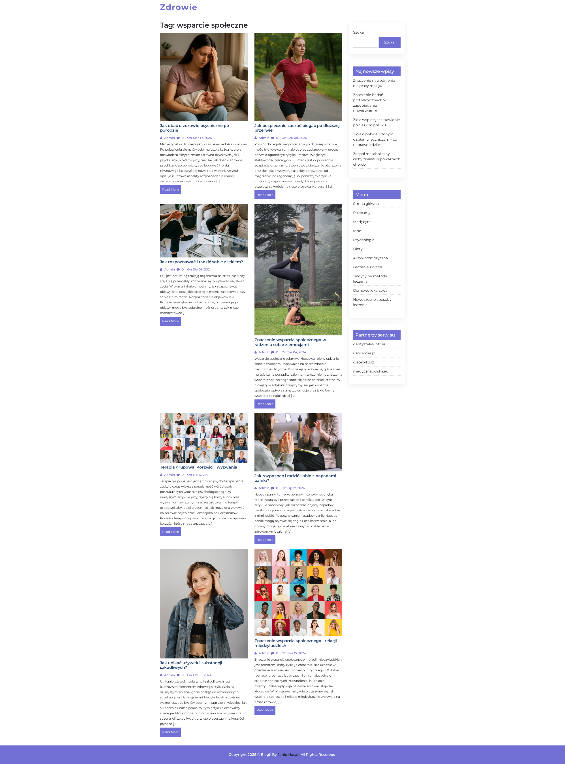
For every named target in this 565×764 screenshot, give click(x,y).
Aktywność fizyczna (370, 258)
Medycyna (362, 222)
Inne (357, 231)
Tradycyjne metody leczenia (370, 279)
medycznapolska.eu (370, 371)
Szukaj (359, 32)
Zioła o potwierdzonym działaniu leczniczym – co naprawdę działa (375, 139)
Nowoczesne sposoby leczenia (372, 302)
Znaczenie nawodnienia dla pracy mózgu (374, 83)
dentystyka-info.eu (369, 344)
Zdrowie (179, 7)
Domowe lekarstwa (370, 290)
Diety (358, 249)
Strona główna (366, 204)
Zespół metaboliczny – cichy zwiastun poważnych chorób (376, 159)
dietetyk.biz (363, 362)
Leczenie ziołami (367, 267)
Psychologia (363, 240)
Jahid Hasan (289, 755)
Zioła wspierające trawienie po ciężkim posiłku (376, 122)
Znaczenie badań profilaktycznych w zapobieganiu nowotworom (369, 103)
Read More (170, 189)
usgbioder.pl (364, 353)
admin (169, 138)
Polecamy (362, 213)
